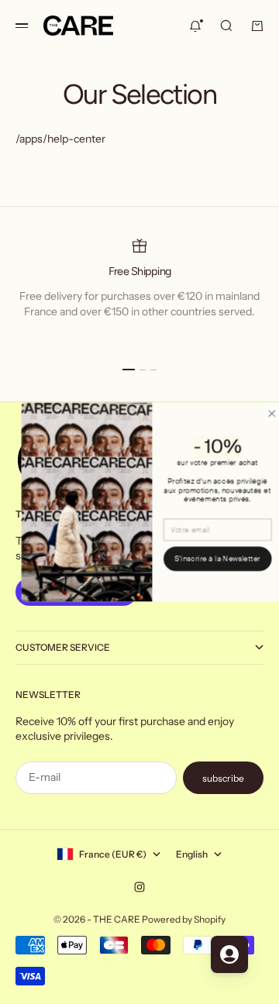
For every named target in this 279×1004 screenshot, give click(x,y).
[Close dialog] (261, 413)
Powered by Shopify (184, 919)
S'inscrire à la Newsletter (207, 558)
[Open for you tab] (229, 954)
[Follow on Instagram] (139, 887)
